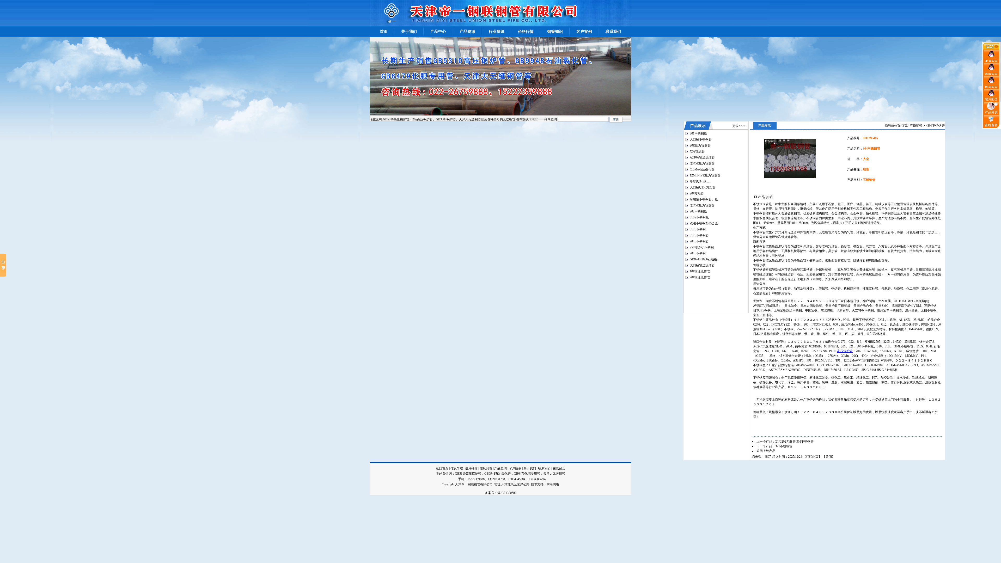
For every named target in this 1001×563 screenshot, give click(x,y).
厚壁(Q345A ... (700, 181)
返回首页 (442, 468)
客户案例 (515, 468)
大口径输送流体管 (702, 265)
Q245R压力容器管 (702, 205)
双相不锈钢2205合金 (704, 223)
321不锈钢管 (783, 446)
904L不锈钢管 (699, 241)
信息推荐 (471, 468)
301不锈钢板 (698, 133)
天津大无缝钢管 (554, 473)
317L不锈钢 (698, 229)
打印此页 (812, 456)
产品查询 (500, 468)
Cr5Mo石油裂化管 (702, 169)
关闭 (829, 456)
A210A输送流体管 (702, 157)
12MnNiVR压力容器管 (705, 175)
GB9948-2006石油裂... (704, 259)
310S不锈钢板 (699, 217)
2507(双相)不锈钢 (702, 247)
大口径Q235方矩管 (703, 187)
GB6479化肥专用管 (527, 473)
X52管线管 (697, 151)
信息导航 (456, 468)
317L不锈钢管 (699, 235)
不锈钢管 (916, 125)
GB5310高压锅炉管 (468, 473)
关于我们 (529, 468)
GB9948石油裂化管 (497, 473)
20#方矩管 (697, 193)
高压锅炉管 (845, 351)
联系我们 (544, 468)
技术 (534, 484)
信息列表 (486, 468)
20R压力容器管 (700, 145)
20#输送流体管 (700, 277)
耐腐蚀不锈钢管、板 (704, 199)
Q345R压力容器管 (702, 163)
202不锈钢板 (698, 211)
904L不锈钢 (698, 253)
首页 (904, 125)
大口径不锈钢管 (701, 139)
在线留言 (559, 468)
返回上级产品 (765, 451)
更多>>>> (739, 126)
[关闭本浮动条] (991, 48)
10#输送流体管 (700, 271)
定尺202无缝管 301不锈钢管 (794, 441)
